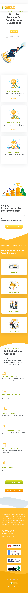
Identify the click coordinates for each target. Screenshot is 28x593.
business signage (14, 311)
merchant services (14, 331)
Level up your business (14, 122)
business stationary (11, 395)
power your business (14, 91)
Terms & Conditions (17, 586)
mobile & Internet (10, 449)
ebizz (11, 579)
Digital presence (14, 273)
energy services (9, 467)
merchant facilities (11, 430)
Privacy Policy (10, 586)
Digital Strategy (9, 377)
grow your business (14, 152)
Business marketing (14, 292)
